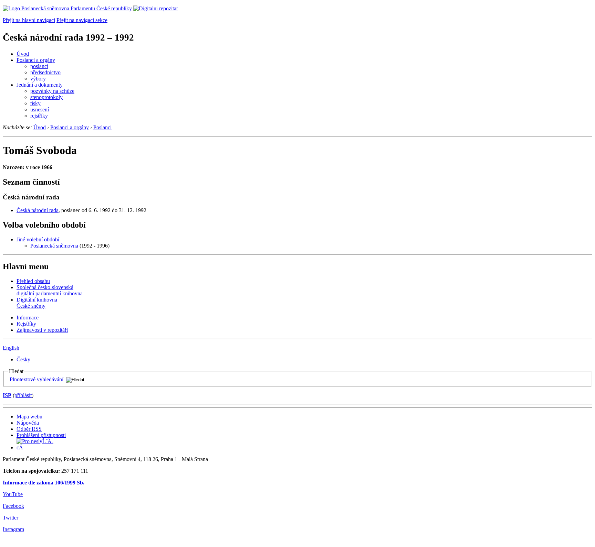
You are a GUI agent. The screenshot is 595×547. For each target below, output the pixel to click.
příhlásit (23, 395)
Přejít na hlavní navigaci (29, 20)
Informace (28, 317)
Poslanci (102, 127)
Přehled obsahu (33, 281)
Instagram (13, 529)
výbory (38, 78)
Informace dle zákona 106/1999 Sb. (43, 482)
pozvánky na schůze (52, 91)
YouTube (13, 494)
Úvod (23, 54)
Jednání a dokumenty (40, 85)
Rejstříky (26, 324)
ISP (7, 395)
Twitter (10, 518)
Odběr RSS (29, 429)
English (11, 348)
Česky (23, 359)
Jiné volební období (38, 239)
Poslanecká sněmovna (54, 246)
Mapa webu (29, 416)
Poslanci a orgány (36, 60)
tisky (35, 103)
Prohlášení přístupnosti (41, 435)
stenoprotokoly (46, 97)
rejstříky (39, 116)
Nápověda (28, 423)
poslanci (39, 66)
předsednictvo (45, 72)
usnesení (39, 109)
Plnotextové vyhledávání (36, 379)
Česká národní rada (38, 210)
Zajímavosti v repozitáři (42, 330)
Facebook (13, 506)
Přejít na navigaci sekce (81, 20)
